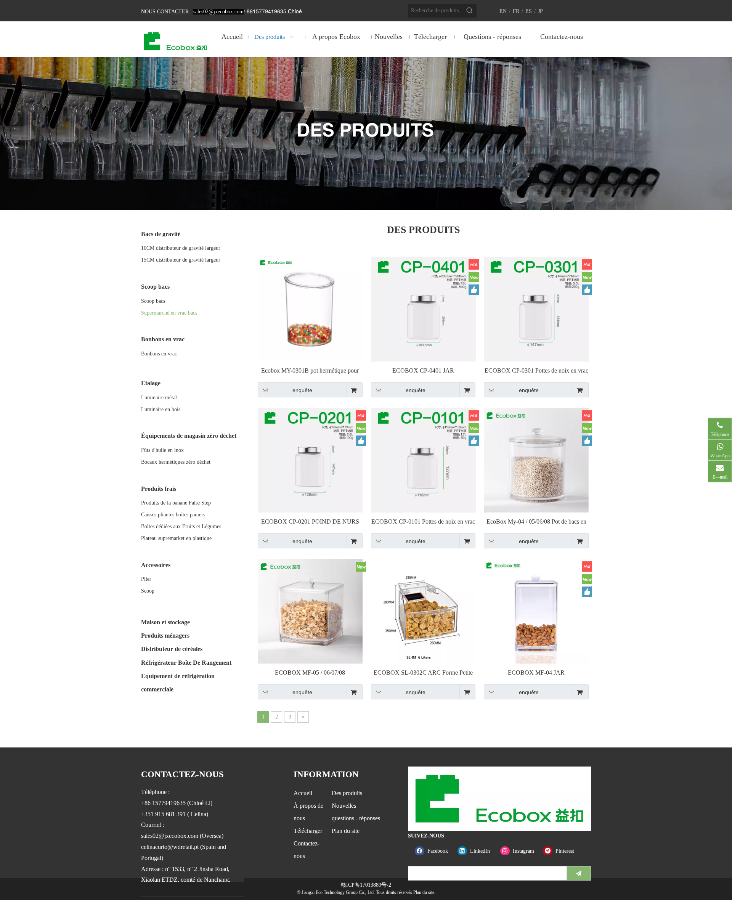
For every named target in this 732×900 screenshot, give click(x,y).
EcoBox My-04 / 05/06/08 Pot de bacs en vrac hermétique (536, 522)
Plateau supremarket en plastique (176, 538)
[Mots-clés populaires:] (470, 11)
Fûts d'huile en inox (162, 450)
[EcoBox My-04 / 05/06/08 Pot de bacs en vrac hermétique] (536, 459)
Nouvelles (344, 805)
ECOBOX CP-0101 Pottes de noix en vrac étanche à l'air (423, 522)
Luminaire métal (159, 397)
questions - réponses (356, 818)
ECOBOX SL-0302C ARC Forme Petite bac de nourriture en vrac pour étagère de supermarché (423, 673)
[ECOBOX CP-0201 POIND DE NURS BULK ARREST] (310, 459)
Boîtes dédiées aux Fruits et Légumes (181, 526)
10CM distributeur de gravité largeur (180, 248)
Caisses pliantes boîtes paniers (173, 515)
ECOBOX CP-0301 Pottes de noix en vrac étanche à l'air (536, 370)
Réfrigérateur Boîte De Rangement (186, 662)
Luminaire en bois (160, 409)
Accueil (303, 793)
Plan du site (346, 831)
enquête (302, 390)
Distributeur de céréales (171, 649)
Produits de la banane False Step (176, 503)
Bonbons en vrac (159, 354)
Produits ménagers (165, 635)
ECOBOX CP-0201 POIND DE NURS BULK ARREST (310, 522)
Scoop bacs (153, 301)
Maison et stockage (165, 622)
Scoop (147, 591)
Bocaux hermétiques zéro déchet (175, 462)
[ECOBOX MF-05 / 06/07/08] (310, 610)
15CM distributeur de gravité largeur (180, 260)
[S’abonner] (579, 873)
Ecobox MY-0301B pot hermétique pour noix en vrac (310, 370)
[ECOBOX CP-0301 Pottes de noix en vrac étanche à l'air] (536, 308)
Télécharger (308, 831)
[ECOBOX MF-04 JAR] (536, 610)
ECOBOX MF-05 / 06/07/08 (310, 672)
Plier (146, 579)
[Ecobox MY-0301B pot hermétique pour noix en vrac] (310, 308)
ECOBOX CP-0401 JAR (423, 370)
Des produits (347, 793)
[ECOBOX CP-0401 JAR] (423, 308)
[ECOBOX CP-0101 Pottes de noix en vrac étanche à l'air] (423, 459)
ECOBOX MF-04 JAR (536, 672)
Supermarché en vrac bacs (169, 313)
